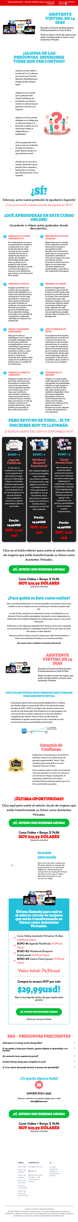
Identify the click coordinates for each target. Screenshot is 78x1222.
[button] (39, 569)
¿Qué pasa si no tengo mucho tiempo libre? (22, 1042)
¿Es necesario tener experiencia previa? (20, 1056)
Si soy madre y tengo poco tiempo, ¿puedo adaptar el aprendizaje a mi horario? (35, 1049)
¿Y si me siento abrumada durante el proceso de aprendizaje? (31, 1067)
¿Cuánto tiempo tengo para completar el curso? (24, 1061)
